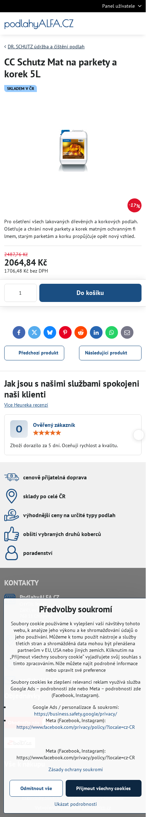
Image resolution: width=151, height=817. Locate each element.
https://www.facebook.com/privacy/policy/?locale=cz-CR (76, 727)
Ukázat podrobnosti (75, 804)
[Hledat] (103, 23)
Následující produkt (106, 353)
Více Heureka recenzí (26, 405)
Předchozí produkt (38, 353)
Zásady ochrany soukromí (75, 769)
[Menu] (137, 23)
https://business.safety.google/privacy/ (75, 714)
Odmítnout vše (36, 788)
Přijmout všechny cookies (103, 788)
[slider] (47, 433)
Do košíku (90, 293)
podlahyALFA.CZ (38, 23)
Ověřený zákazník (54, 424)
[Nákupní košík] (120, 23)
